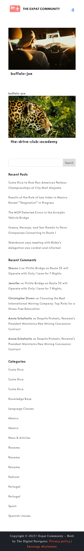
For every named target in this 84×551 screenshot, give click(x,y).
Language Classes (21, 408)
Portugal (14, 486)
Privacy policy (59, 541)
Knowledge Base (19, 399)
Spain (12, 506)
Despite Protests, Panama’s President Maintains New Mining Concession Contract (41, 323)
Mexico (13, 418)
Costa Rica (16, 369)
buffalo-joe (21, 73)
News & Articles (19, 438)
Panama (14, 447)
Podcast (14, 477)
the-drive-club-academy (34, 141)
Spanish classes (19, 516)
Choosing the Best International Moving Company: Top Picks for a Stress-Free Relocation (41, 303)
